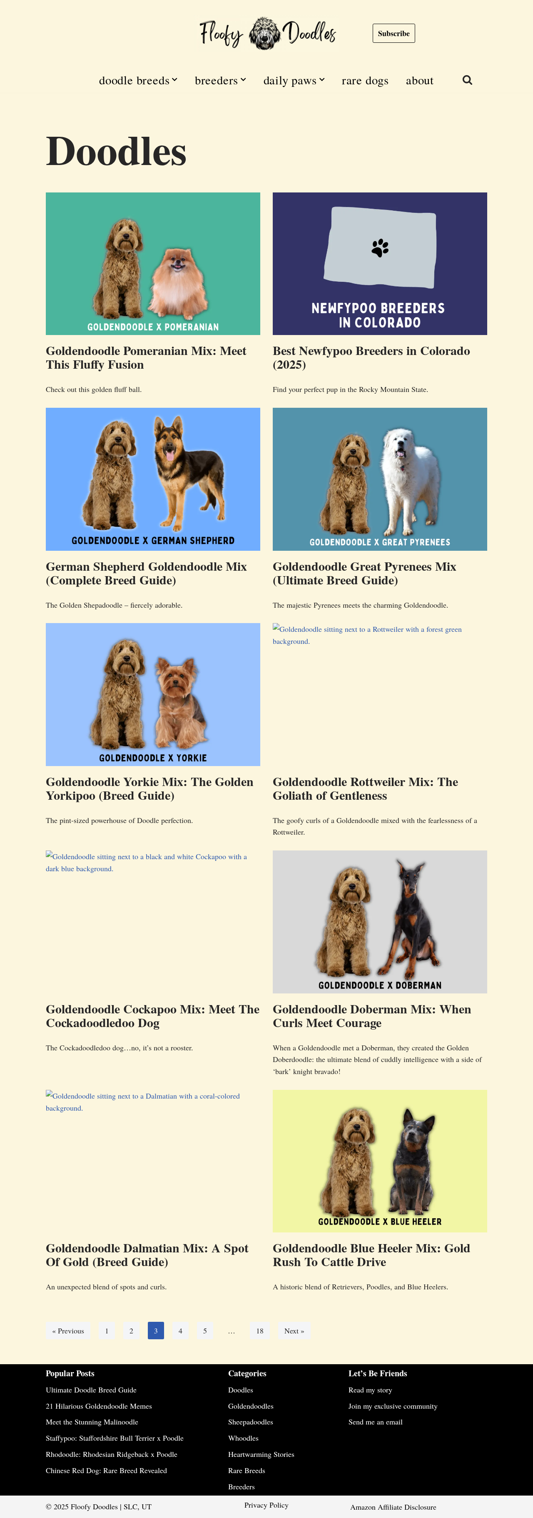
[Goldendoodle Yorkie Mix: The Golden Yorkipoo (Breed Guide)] (153, 694)
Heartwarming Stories (261, 1454)
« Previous (68, 1331)
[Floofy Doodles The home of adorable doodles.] (266, 33)
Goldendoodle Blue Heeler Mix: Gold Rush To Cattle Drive (372, 1254)
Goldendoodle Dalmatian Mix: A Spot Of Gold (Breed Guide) (147, 1254)
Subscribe (394, 33)
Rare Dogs (365, 80)
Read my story (370, 1390)
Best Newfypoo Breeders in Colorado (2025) (371, 357)
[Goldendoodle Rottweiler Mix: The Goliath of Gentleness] (380, 694)
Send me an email (376, 1422)
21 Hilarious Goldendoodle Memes (99, 1406)
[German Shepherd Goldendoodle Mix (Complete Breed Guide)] (153, 479)
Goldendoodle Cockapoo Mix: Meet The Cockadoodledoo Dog (152, 1015)
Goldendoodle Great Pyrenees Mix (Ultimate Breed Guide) (364, 573)
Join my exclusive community (393, 1406)
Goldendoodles (251, 1406)
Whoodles (243, 1438)
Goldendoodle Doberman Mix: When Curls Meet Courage (372, 1015)
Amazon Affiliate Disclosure (393, 1507)
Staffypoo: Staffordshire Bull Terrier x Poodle (115, 1438)
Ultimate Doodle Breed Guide (91, 1390)
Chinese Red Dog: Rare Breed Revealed (106, 1470)
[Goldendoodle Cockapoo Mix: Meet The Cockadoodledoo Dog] (153, 921)
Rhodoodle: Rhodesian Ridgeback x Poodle (111, 1454)
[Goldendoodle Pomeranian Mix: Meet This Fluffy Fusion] (153, 263)
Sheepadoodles (250, 1422)
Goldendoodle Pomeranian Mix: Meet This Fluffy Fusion (146, 357)
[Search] (467, 79)
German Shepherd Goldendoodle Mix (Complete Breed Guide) (146, 573)
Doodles (240, 1390)
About (420, 80)
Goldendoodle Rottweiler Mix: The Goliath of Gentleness (365, 788)
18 (260, 1331)
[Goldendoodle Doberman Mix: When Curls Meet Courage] (380, 921)
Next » (294, 1331)
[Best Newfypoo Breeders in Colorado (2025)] (380, 263)
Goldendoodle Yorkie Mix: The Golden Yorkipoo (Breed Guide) (150, 788)
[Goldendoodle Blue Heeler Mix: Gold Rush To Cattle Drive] (380, 1161)
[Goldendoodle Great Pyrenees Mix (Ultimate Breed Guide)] (380, 479)
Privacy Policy (266, 1505)
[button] (174, 79)
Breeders (241, 1486)
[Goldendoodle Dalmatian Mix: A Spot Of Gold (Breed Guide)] (153, 1161)
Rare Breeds (246, 1470)
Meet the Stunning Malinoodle (92, 1422)
